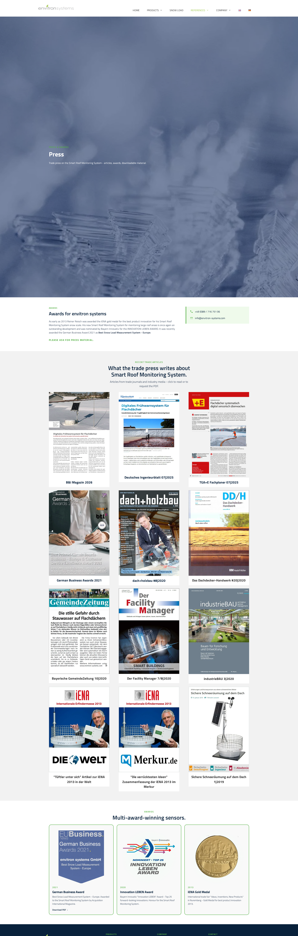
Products (153, 10)
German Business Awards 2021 (79, 580)
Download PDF (60, 910)
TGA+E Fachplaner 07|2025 (218, 482)
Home (136, 10)
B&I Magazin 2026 (79, 482)
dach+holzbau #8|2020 (149, 580)
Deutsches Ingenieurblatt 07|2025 (149, 477)
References (198, 10)
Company (221, 10)
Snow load (176, 10)
